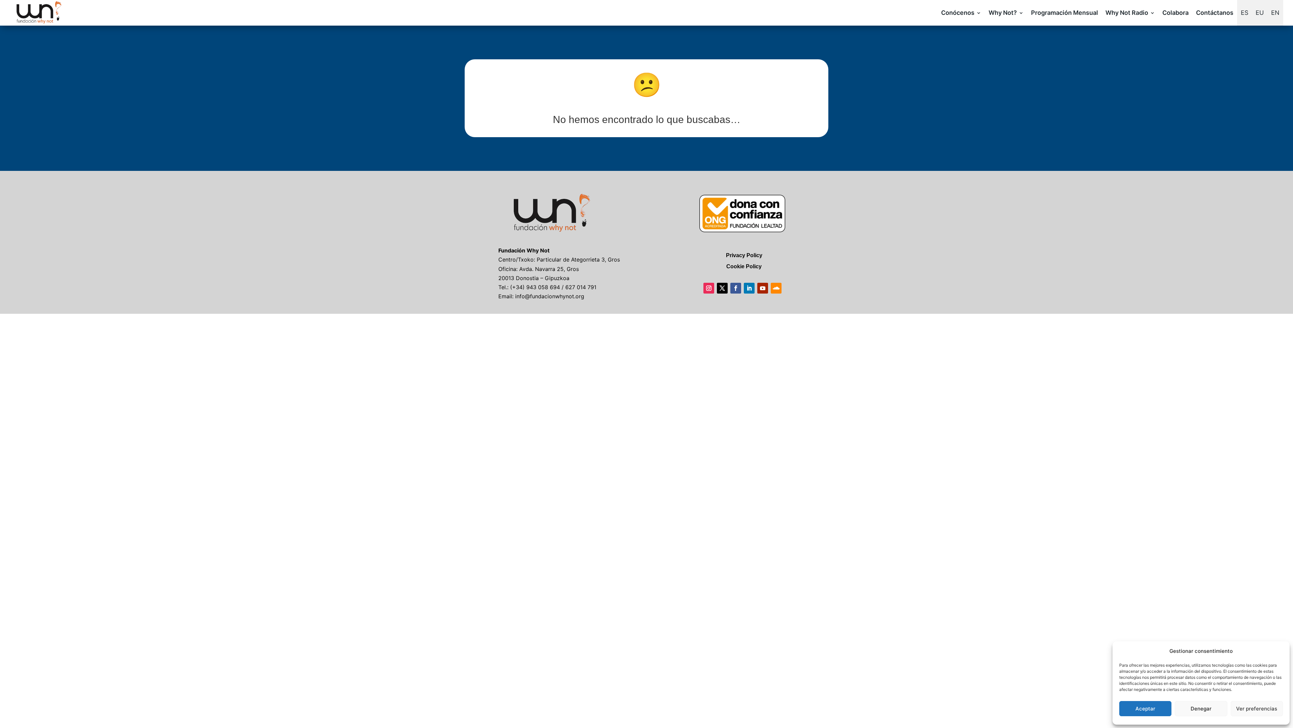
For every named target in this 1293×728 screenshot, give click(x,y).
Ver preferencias (1256, 708)
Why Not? (1003, 12)
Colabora (1175, 12)
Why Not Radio (1126, 12)
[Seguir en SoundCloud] (776, 288)
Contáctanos (1214, 12)
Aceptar (1145, 708)
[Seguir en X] (722, 288)
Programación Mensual (1064, 12)
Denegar (1201, 708)
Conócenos (957, 12)
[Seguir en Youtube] (762, 288)
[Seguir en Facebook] (735, 288)
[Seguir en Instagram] (708, 288)
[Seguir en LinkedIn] (749, 288)
